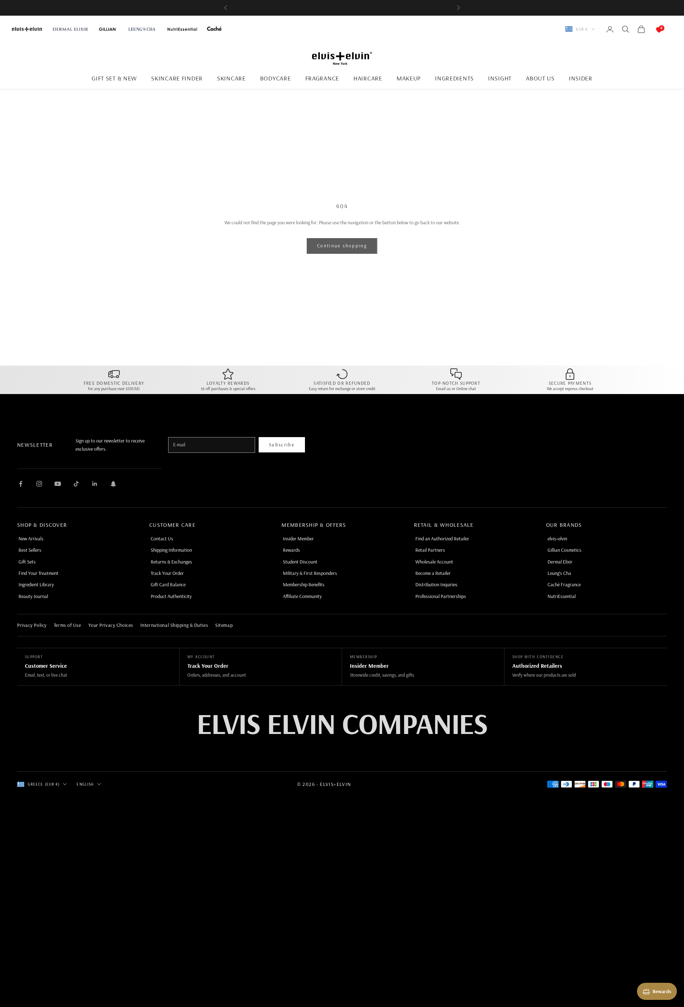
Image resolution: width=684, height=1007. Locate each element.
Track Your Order (167, 573)
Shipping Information (171, 550)
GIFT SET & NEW (114, 78)
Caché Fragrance (564, 584)
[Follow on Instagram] (39, 483)
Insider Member (298, 538)
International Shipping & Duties (174, 625)
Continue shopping (342, 245)
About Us (540, 78)
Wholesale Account (434, 561)
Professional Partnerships (440, 596)
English (85, 784)
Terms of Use (67, 625)
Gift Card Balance (168, 584)
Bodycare (275, 78)
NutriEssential (562, 596)
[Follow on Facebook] (20, 483)
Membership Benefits (304, 584)
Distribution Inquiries (436, 584)
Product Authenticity (171, 596)
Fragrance (322, 78)
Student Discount (300, 561)
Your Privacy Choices (110, 625)
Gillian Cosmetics (564, 550)
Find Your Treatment (38, 573)
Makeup (409, 78)
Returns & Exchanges (171, 561)
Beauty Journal (33, 596)
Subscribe (282, 444)
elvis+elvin (557, 538)
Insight (500, 78)
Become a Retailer (433, 573)
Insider (580, 78)
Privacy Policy (32, 625)
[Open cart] (652, 29)
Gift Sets (27, 561)
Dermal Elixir (560, 561)
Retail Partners (430, 550)
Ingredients (454, 78)
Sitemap (224, 625)
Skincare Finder (177, 78)
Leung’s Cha (559, 573)
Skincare (231, 78)
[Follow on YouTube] (57, 483)
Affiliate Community (302, 596)
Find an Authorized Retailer (442, 538)
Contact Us (162, 538)
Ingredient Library (36, 584)
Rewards (291, 550)
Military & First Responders (310, 573)
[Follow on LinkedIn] (94, 483)
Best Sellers (30, 550)
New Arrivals (31, 538)
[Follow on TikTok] (76, 483)
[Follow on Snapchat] (113, 483)
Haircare (367, 78)
